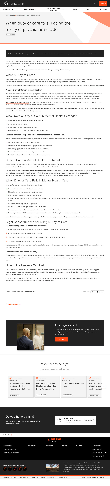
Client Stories (45, 369)
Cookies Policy (35, 477)
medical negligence (21, 15)
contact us (76, 278)
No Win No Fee (44, 280)
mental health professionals (92, 94)
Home (7, 15)
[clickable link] (13, 3)
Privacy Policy (6, 477)
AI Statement (14, 477)
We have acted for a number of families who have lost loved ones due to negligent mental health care (41, 108)
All (68, 369)
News (64, 369)
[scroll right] (104, 387)
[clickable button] (90, 3)
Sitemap (43, 477)
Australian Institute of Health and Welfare (35, 171)
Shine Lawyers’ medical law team (17, 102)
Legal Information (56, 369)
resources (13, 15)
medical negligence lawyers (59, 272)
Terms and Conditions (24, 477)
